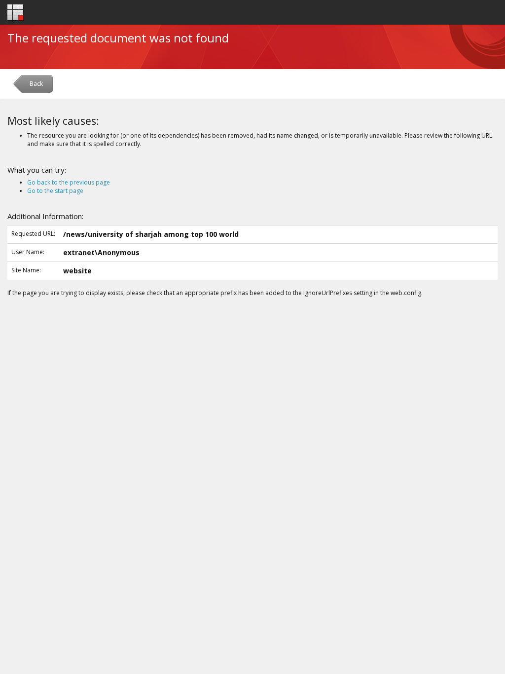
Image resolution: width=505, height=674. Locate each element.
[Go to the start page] (15, 12)
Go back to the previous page (68, 182)
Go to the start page (55, 191)
